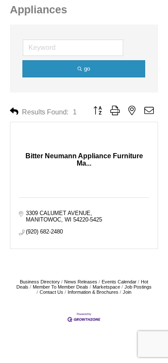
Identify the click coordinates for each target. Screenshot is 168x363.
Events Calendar (119, 281)
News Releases (80, 281)
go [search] (87, 68)
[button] (14, 111)
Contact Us (51, 292)
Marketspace (106, 286)
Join (127, 292)
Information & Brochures (93, 292)
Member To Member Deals (60, 286)
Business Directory (40, 281)
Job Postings (138, 286)
